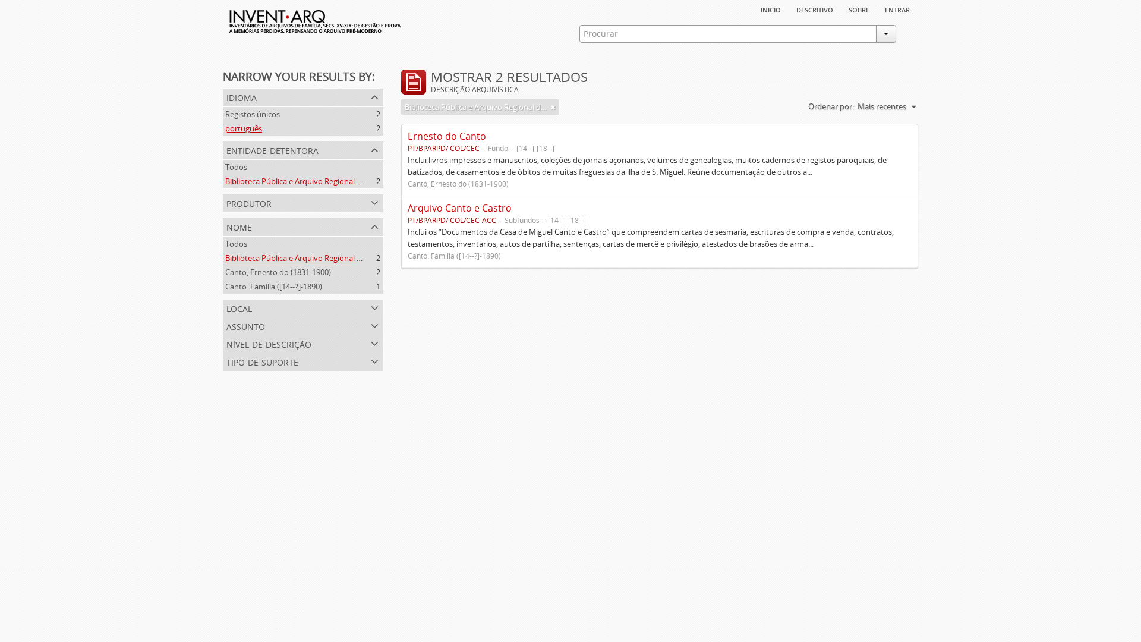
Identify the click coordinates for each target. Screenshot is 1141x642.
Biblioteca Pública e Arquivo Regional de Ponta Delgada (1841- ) (335, 258)
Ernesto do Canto (447, 136)
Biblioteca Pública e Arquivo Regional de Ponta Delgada (322, 181)
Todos (236, 167)
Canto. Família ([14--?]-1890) (273, 286)
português (243, 128)
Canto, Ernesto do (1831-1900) (278, 272)
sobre (859, 8)
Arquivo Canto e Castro (460, 208)
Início (771, 8)
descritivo (814, 8)
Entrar (897, 8)
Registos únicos (252, 114)
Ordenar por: (831, 106)
